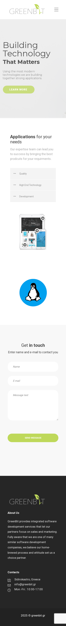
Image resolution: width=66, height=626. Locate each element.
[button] (33, 173)
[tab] (33, 173)
